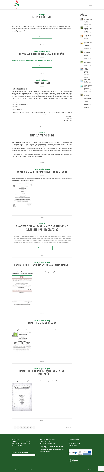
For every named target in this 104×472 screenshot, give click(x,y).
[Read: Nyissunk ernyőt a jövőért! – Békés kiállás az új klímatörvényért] (81, 86)
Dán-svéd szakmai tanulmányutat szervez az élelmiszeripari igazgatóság (42, 227)
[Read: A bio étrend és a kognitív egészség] (81, 36)
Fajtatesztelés (42, 82)
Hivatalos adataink (73, 445)
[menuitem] (90, 4)
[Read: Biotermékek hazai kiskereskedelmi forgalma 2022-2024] (81, 43)
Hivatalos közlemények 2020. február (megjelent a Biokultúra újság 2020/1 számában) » (32, 60)
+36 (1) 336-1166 (18, 445)
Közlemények (42, 14)
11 (30, 427)
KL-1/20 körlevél (42, 17)
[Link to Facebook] (88, 470)
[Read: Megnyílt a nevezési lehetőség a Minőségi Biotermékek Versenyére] (81, 69)
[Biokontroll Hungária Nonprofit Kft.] (16, 4)
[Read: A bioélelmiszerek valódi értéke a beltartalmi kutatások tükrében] (81, 51)
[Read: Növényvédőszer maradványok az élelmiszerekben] (81, 62)
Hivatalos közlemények (39, 51)
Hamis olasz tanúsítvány (41, 323)
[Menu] (90, 4)
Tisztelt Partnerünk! (42, 135)
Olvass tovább (42, 36)
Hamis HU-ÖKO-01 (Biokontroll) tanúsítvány (42, 171)
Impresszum (71, 441)
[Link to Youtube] (91, 470)
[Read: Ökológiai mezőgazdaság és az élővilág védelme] (81, 27)
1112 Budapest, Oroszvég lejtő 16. (22, 441)
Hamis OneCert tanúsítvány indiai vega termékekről (42, 372)
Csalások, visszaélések (39, 169)
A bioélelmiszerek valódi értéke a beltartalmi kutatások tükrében (88, 54)
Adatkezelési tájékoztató (74, 443)
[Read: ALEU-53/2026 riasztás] (81, 80)
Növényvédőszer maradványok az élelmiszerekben (87, 63)
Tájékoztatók (45, 80)
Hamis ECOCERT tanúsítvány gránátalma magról (42, 265)
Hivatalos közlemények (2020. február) (42, 53)
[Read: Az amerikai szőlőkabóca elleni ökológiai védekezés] (81, 19)
